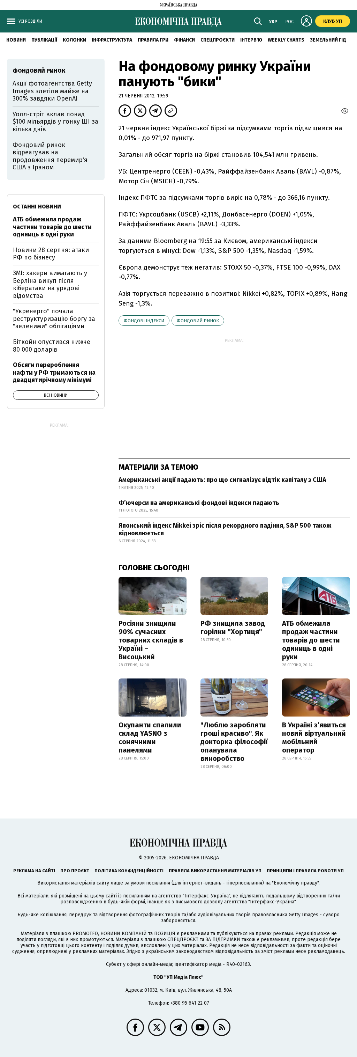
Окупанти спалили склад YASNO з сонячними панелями (150, 737)
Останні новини (37, 206)
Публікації (44, 40)
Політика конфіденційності (129, 870)
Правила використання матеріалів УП (215, 870)
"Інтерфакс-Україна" (206, 896)
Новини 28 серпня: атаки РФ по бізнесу (51, 254)
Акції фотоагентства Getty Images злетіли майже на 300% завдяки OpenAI (52, 91)
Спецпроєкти (217, 40)
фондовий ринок (198, 320)
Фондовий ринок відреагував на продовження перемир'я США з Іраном (50, 156)
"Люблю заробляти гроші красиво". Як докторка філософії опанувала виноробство (234, 742)
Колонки (74, 40)
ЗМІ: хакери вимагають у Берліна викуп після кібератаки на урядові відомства (50, 284)
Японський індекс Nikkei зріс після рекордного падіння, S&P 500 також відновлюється (225, 529)
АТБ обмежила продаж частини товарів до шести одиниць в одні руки (311, 640)
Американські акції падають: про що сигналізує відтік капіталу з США (222, 480)
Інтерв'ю (251, 40)
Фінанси (184, 40)
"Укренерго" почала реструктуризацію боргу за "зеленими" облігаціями (54, 318)
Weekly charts (286, 40)
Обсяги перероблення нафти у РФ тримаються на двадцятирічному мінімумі (54, 372)
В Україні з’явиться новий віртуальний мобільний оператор (314, 737)
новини (16, 40)
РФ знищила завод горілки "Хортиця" (232, 627)
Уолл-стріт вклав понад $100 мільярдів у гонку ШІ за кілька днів (55, 121)
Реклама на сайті (34, 870)
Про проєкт (74, 870)
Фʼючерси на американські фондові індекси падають (199, 503)
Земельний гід (328, 40)
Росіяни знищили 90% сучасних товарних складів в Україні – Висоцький (151, 640)
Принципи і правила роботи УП (305, 870)
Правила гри (153, 40)
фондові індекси (144, 320)
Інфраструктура (112, 40)
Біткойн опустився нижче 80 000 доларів (51, 345)
